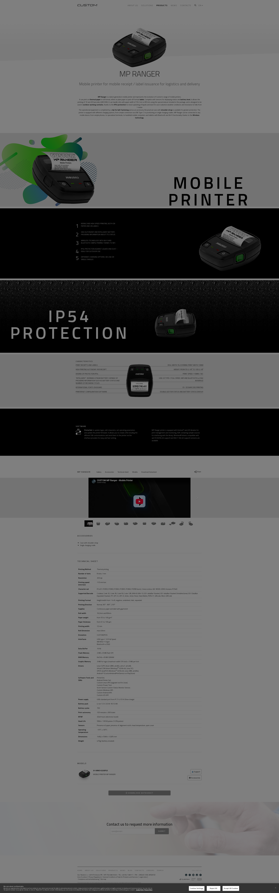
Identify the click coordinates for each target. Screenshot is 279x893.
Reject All (213, 888)
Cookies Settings (196, 888)
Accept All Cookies (231, 888)
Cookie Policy (140, 890)
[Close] (275, 887)
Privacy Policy (148, 890)
